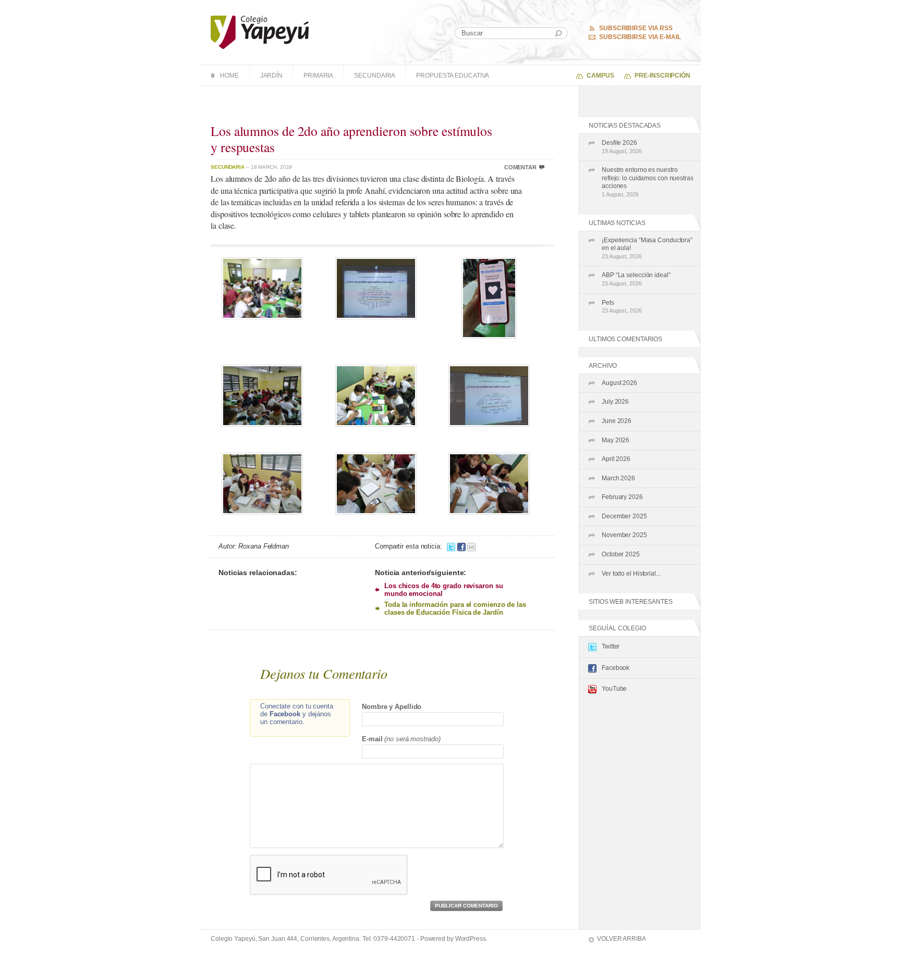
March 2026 (618, 478)
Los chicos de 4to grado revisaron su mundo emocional (443, 590)
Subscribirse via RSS (636, 28)
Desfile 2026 (622, 146)
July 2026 (615, 401)
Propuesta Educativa (452, 75)
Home (229, 75)
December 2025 (624, 516)
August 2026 (619, 383)
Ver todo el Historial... (631, 573)
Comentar (520, 167)
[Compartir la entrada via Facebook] (461, 546)
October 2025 (621, 554)
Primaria (318, 75)
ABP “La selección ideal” (636, 279)
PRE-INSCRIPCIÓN (662, 75)
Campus (600, 75)
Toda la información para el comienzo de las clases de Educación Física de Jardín (455, 608)
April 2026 (616, 459)
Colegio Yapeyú (260, 32)
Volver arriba (621, 938)
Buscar (558, 34)
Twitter (610, 646)
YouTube (614, 688)
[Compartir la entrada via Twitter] (451, 546)
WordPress (470, 938)
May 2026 (615, 440)
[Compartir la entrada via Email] (471, 546)
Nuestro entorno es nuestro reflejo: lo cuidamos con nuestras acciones (647, 181)
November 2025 (624, 535)
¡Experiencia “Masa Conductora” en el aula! (647, 248)
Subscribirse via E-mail (640, 37)
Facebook (615, 667)
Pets (622, 306)
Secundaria (374, 75)
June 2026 (616, 421)
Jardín (271, 75)
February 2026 (622, 497)
